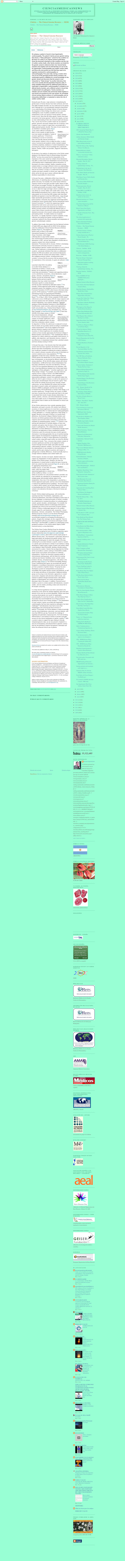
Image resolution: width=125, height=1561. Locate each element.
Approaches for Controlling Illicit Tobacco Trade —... (85, 489)
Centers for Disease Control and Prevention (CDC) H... (84, 408)
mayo (78, 121)
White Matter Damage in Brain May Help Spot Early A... (84, 596)
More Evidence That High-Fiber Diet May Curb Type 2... (84, 605)
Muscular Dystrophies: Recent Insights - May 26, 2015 (84, 160)
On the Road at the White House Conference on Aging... (84, 527)
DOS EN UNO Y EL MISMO (82, 1380)
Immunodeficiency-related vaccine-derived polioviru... (84, 151)
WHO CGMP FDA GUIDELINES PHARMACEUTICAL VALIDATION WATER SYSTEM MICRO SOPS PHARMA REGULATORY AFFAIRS (84, 1387)
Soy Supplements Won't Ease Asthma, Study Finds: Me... (84, 685)
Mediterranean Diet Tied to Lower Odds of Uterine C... (85, 558)
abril (78, 689)
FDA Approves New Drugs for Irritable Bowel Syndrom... (84, 308)
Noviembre (78, 1416)
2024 (76, 78)
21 (38, 522)
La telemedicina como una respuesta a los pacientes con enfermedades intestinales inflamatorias (88, 1369)
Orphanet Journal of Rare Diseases (85, 282)
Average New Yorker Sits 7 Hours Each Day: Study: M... (85, 299)
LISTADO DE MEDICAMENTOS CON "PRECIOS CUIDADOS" (84, 1482)
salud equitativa (89, 761)
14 (38, 295)
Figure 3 (52, 275)
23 (57, 600)
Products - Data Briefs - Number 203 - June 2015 (84, 401)
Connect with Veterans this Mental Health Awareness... (85, 426)
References (40, 50)
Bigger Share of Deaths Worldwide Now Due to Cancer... (85, 303)
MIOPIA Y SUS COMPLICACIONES (88, 1405)
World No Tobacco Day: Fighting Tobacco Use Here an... (85, 147)
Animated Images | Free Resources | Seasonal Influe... (85, 379)
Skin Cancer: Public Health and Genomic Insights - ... (84, 182)
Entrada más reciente (35, 770)
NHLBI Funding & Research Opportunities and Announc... (84, 662)
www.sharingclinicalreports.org (41, 309)
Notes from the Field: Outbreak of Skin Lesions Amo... (85, 475)
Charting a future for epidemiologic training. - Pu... (85, 164)
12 (61, 284)
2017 (76, 96)
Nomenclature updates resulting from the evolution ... (84, 263)
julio (78, 116)
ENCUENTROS (79, 1433)
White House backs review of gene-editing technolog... (84, 142)
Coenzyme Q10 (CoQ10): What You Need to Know (84, 614)
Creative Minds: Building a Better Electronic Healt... (85, 631)
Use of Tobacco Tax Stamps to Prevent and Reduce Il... (84, 493)
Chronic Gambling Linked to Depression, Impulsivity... (84, 567)
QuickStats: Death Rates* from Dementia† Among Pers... (84, 471)
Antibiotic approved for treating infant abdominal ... (84, 462)
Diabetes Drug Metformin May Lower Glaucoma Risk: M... (84, 312)
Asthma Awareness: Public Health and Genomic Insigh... (85, 138)
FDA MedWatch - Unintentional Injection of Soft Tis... (84, 536)
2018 (76, 93)
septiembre (80, 111)
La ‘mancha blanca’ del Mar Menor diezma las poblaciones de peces (83, 1281)
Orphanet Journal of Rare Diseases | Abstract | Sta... (85, 509)
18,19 (58, 353)
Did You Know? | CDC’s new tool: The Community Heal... (85, 513)
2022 (76, 83)
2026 (76, 73)
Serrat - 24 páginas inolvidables (87, 1435)
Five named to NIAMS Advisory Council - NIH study (84, 680)
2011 (76, 707)
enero (78, 697)
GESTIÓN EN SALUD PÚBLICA (84, 1286)
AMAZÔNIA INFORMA (82, 1471)
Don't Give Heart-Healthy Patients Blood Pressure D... (85, 591)
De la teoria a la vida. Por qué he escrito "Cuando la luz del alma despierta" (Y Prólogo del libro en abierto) (87, 1355)
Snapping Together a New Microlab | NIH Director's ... (84, 444)
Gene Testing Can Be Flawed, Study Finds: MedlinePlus (84, 563)
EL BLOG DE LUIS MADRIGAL (80, 1378)
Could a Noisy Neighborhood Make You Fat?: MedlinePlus (84, 600)
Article (33, 50)
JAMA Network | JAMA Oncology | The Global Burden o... (85, 245)
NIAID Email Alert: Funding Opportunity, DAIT (83, 413)
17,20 (57, 421)
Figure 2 (39, 229)
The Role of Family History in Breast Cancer (84, 397)
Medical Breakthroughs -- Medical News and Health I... (85, 466)
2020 (76, 88)
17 (51, 334)
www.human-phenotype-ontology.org (48, 515)
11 (39, 243)
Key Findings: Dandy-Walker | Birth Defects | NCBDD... (84, 392)
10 (44, 202)
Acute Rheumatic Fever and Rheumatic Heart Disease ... (84, 480)
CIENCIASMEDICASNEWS (63, 8)
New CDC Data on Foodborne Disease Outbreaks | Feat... (84, 357)
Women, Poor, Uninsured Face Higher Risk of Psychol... (84, 294)
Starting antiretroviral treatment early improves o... (84, 667)
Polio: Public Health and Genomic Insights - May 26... (85, 173)
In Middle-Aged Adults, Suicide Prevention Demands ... (84, 422)
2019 (76, 91)
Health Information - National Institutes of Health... (84, 457)
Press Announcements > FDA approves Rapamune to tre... (84, 531)
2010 (76, 710)
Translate (86, 57)
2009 (76, 712)
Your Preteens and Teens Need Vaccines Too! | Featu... (84, 352)
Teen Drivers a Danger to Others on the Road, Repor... (84, 326)
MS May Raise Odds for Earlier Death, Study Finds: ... (84, 576)
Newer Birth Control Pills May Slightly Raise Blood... (84, 609)
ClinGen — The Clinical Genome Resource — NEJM (44, 25)
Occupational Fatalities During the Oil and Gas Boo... (85, 484)
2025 (76, 76)
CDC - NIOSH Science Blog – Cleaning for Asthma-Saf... (84, 640)
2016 (76, 99)
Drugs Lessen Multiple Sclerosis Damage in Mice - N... (84, 449)
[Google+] (65, 47)
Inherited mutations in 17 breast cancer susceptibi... (84, 200)
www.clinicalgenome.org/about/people (42, 654)
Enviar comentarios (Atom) (45, 774)
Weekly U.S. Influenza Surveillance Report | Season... (85, 361)
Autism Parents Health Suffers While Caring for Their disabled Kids (88, 1449)
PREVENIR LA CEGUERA (82, 1403)
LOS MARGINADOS (81, 1300)
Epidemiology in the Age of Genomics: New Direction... (84, 169)
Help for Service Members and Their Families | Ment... (84, 417)
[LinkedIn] (67, 47)
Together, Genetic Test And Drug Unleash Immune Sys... (85, 240)
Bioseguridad (79, 1312)
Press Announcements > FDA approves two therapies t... (84, 636)
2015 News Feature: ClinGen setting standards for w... (84, 231)
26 (64, 618)
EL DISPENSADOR (80, 1279)
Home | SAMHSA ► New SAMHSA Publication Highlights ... (83, 277)
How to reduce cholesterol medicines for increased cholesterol (88, 1497)
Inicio (51, 770)
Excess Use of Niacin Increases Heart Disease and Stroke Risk (88, 1394)
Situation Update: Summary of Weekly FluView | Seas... (84, 366)
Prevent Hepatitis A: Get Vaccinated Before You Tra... (84, 348)
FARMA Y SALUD (80, 1480)
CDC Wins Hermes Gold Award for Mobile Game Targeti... (85, 375)
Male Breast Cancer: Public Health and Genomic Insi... (85, 178)
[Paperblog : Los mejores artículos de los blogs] (78, 939)
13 (47, 291)
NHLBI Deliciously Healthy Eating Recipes (83, 453)
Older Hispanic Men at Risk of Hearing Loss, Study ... (84, 317)
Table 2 (58, 311)
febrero (79, 694)
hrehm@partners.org (53, 682)
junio (78, 119)
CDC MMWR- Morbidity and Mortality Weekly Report (84, 502)
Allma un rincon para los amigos (84, 1508)
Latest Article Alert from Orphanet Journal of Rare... (85, 285)
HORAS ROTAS (79, 1336)
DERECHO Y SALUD (81, 1324)
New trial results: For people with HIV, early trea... (85, 658)
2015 (76, 101)
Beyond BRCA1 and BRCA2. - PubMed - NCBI (84, 191)
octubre (79, 108)
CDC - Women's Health (82, 405)
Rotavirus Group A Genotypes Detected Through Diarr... (84, 259)
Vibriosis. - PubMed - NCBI (83, 248)
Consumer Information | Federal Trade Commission (84, 545)
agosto (79, 114)
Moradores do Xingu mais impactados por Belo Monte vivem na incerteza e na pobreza (84, 1474)
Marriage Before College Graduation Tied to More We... (85, 335)
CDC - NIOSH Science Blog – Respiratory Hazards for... (84, 645)
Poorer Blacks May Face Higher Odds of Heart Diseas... (84, 571)
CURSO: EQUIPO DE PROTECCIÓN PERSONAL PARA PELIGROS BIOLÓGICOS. (88, 1317)
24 (38, 605)
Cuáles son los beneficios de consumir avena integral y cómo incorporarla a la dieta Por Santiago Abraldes (84, 1273)
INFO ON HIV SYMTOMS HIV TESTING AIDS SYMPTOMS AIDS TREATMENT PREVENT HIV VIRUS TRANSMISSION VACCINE (84, 1490)
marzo (78, 692)
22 (47, 522)
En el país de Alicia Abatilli (82, 1415)
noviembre (80, 106)
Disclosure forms (36, 645)
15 (36, 296)
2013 (76, 702)
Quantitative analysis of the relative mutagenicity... (83, 252)
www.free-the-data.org (49, 311)
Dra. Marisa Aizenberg (81, 1363)
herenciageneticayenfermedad (83, 1270)
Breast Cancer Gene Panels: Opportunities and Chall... (84, 209)
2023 (76, 81)
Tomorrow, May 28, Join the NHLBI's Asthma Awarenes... (84, 671)
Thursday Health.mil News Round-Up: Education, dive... (85, 654)
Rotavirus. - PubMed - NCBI (83, 255)
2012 (76, 705)
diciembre (79, 103)
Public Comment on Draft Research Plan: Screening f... (84, 549)
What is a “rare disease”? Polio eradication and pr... (84, 156)
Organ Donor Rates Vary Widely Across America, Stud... (84, 321)
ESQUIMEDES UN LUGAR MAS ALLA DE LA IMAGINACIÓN (84, 1458)
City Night (85, 1422)
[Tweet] (63, 47)
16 (44, 327)
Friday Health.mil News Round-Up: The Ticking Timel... (84, 518)
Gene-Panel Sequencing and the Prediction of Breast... (84, 205)
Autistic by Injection (80, 1445)
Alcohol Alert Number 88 (83, 134)
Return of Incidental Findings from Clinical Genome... (84, 222)
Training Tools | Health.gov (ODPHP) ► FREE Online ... (84, 622)
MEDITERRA (79, 1506)
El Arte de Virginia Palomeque (83, 1421)
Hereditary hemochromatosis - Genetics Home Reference (84, 649)
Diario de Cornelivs (80, 1350)
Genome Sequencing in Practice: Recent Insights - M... (85, 236)
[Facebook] (61, 47)
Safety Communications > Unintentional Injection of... (84, 627)
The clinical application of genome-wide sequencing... (84, 218)
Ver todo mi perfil (79, 838)
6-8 (62, 197)
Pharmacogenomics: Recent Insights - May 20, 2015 (83, 187)
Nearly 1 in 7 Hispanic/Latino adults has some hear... (84, 618)
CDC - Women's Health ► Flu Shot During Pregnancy (84, 388)
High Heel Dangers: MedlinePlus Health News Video (85, 290)
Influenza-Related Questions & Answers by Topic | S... (84, 370)
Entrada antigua (66, 770)
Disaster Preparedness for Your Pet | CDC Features (85, 339)
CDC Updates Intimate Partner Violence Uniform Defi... (84, 554)
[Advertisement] (45, 755)
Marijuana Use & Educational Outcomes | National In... (84, 435)
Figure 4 (56, 464)
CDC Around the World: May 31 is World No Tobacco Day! (85, 131)
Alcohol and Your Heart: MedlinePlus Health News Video (84, 581)
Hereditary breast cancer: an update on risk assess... (83, 196)
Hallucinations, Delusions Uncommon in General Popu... (85, 587)
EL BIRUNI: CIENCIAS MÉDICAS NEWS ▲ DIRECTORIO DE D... (82, 125)
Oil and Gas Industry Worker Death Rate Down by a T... (84, 330)
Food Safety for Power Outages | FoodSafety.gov (84, 676)
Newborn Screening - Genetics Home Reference (84, 431)
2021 (76, 86)
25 (37, 609)
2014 (76, 700)
